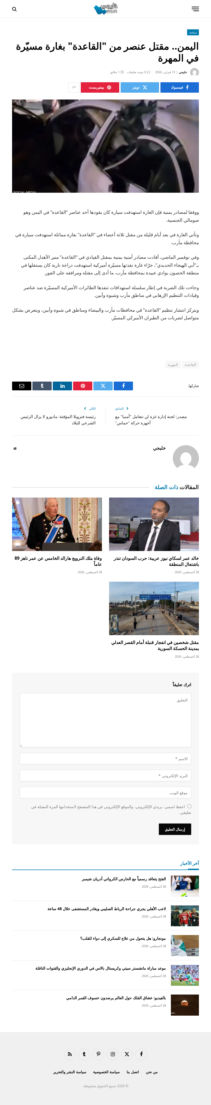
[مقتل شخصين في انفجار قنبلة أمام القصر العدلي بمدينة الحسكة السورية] (154, 608)
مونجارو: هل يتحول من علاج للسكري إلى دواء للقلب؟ (123, 938)
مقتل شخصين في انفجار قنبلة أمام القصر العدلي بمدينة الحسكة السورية (155, 645)
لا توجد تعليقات (136, 72)
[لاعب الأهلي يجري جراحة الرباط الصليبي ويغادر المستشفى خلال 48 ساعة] (185, 916)
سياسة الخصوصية (106, 1071)
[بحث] (15, 9)
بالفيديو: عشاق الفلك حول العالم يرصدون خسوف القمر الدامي (116, 997)
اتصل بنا (133, 1071)
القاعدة (190, 364)
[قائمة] (195, 9)
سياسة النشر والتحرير (69, 1071)
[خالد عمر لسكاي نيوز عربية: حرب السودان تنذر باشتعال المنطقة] (154, 524)
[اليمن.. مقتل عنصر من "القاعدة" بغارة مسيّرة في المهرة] (105, 146)
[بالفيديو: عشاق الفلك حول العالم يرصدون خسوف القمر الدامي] (185, 1005)
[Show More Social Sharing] (73, 87)
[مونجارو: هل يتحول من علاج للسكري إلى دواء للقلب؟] (185, 945)
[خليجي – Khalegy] (105, 9)
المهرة (173, 364)
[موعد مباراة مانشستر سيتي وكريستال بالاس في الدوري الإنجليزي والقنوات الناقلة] (185, 975)
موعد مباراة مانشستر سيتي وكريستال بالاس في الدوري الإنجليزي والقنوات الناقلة (100, 968)
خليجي (183, 72)
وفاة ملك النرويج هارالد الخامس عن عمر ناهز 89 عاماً (58, 561)
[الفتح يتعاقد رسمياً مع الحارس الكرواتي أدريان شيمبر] (185, 886)
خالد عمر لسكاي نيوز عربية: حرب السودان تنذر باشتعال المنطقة (156, 561)
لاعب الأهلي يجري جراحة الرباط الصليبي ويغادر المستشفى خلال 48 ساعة (107, 908)
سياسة (193, 32)
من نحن (152, 1071)
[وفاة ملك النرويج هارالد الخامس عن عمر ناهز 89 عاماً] (57, 524)
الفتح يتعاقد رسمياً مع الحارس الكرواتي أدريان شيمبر (124, 878)
